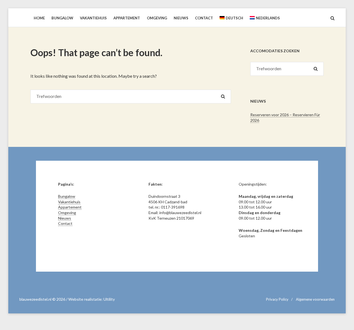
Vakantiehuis (69, 201)
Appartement (70, 207)
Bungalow (66, 196)
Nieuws (64, 218)
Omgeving (67, 212)
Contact (65, 223)
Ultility (109, 299)
